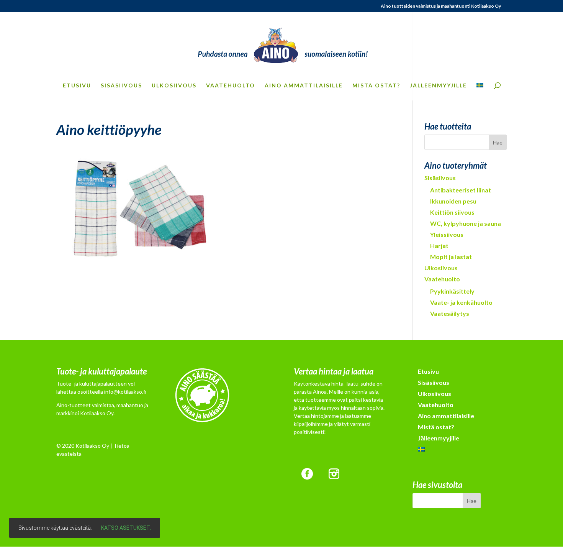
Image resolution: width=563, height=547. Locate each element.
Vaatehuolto (230, 86)
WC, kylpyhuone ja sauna (465, 223)
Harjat (439, 245)
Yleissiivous (446, 234)
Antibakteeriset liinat (460, 190)
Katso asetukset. (126, 528)
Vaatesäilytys (449, 313)
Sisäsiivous (121, 86)
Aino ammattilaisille (304, 86)
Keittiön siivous (452, 212)
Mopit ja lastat (451, 256)
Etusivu (77, 86)
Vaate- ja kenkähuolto (461, 302)
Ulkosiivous (174, 86)
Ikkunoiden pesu (453, 201)
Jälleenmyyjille (438, 86)
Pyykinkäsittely (452, 291)
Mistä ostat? (376, 86)
